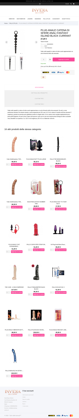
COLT (45, 46)
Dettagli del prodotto (39, 93)
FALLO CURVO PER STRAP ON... (36, 244)
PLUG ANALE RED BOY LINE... (58, 330)
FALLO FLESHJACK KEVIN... (36, 330)
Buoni (24, 403)
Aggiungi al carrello (63, 59)
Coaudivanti (56, 18)
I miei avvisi (25, 406)
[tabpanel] (21, 42)
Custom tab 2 (39, 104)
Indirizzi (24, 401)
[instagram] (40, 3)
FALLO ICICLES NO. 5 (58, 287)
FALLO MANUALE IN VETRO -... (14, 370)
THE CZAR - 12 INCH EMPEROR (14, 287)
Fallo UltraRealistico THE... (14, 159)
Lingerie (29, 18)
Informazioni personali (28, 394)
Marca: (42, 46)
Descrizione (39, 87)
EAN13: (42, 47)
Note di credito (26, 399)
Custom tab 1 (39, 98)
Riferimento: (44, 44)
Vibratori (12, 18)
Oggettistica (66, 18)
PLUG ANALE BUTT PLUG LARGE (36, 159)
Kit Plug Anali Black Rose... (58, 244)
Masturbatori (21, 18)
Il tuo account (28, 391)
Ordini (24, 397)
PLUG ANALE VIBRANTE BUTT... (14, 330)
